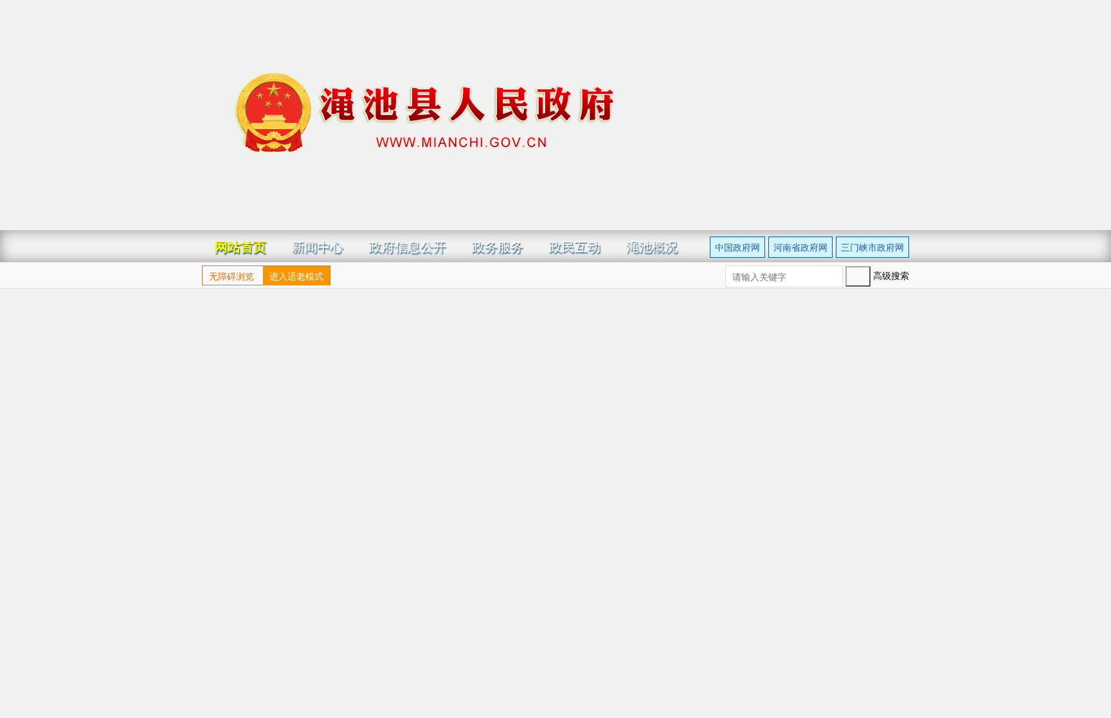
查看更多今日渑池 (860, 517)
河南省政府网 (800, 246)
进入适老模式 (296, 275)
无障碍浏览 (231, 275)
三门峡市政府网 (872, 246)
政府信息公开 (407, 246)
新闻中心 (317, 246)
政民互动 (575, 246)
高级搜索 (877, 275)
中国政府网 (737, 246)
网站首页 (240, 246)
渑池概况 (652, 246)
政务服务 (497, 246)
